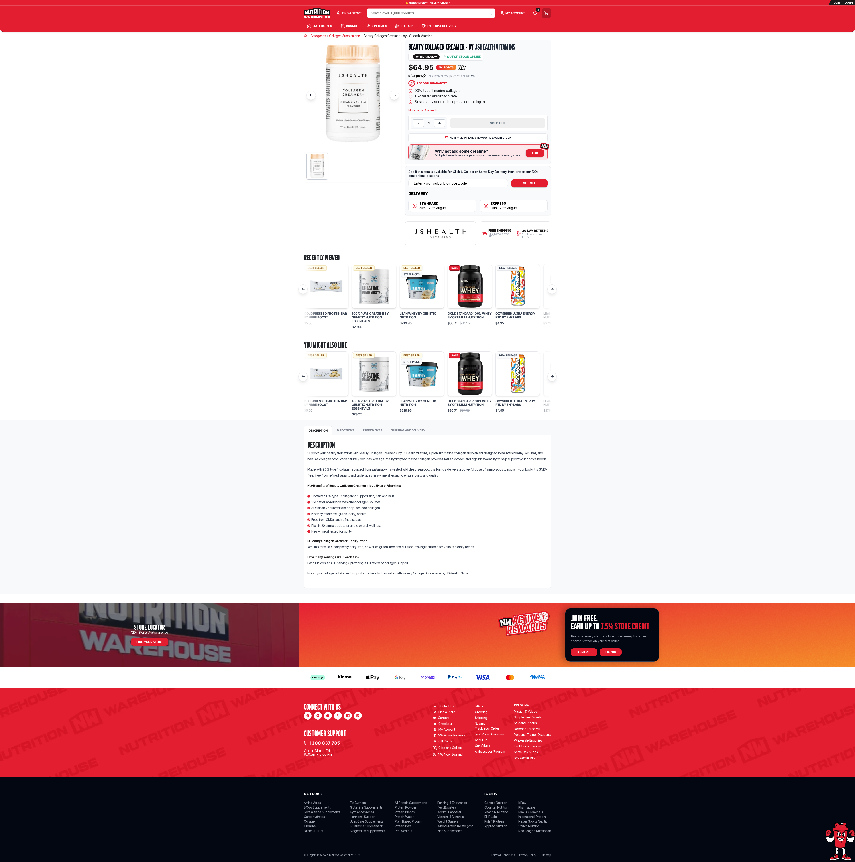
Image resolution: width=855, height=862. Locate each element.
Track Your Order (487, 728)
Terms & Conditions (503, 855)
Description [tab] (318, 430)
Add (534, 153)
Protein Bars (403, 826)
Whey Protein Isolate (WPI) (456, 826)
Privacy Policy (527, 855)
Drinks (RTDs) (313, 831)
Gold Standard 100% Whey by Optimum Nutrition (470, 315)
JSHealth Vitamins (495, 47)
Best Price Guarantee (489, 734)
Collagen (310, 821)
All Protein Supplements (411, 803)
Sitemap (546, 855)
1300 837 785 (324, 743)
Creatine (310, 826)
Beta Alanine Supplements (322, 812)
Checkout (445, 724)
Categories (318, 35)
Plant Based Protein (408, 821)
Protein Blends (405, 812)
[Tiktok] (358, 716)
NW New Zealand (450, 754)
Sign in (610, 652)
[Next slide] (394, 95)
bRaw (522, 803)
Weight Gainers (447, 821)
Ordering (481, 712)
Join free (583, 652)
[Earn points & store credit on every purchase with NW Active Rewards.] (462, 67)
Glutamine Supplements (366, 807)
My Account (446, 729)
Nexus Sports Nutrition (533, 821)
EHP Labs (491, 817)
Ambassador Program (490, 751)
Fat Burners (358, 803)
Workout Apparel (449, 812)
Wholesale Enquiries (528, 740)
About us (481, 740)
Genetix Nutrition (495, 803)
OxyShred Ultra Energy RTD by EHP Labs (515, 315)
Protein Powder (405, 807)
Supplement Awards (528, 717)
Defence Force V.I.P (527, 729)
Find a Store (446, 712)
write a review (426, 56)
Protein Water (404, 817)
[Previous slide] (311, 95)
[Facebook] (308, 716)
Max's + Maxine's (530, 812)
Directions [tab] (345, 430)
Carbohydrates (314, 817)
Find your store (149, 642)
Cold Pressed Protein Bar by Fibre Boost (325, 315)
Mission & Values (525, 711)
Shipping (481, 718)
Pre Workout (403, 831)
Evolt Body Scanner (527, 746)
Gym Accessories (362, 812)
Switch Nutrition (528, 826)
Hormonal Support (362, 817)
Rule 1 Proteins (494, 821)
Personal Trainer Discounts (532, 734)
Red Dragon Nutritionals (534, 831)
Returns (480, 723)
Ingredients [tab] (372, 430)
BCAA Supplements (317, 807)
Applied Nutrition (495, 826)
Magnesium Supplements (367, 831)
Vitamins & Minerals (450, 817)
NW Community (524, 758)
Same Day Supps (526, 752)
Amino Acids (312, 803)
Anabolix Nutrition (496, 812)
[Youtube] (328, 716)
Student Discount (525, 723)
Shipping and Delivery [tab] (408, 430)
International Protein (532, 817)
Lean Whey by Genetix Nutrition (418, 315)
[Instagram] (318, 716)
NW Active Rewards (452, 735)
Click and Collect (450, 748)
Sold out (498, 123)
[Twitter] (338, 716)
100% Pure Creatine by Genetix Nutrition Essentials (370, 317)
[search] (490, 13)
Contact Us (446, 706)
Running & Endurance (452, 803)
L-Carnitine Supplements (367, 826)
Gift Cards (445, 741)
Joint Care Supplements (366, 821)
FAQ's (479, 706)
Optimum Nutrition (496, 807)
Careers (443, 718)
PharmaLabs (526, 807)
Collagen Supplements (344, 35)
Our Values (482, 746)
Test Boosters (447, 807)
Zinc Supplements (449, 831)
